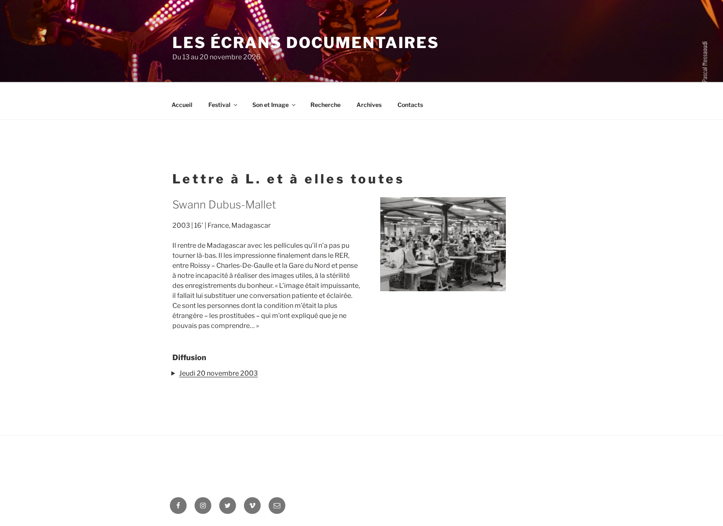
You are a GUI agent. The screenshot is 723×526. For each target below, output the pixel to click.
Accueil (182, 104)
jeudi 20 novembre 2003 (218, 373)
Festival (219, 104)
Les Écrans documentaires (305, 42)
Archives (369, 104)
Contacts (410, 104)
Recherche (325, 104)
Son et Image (270, 104)
